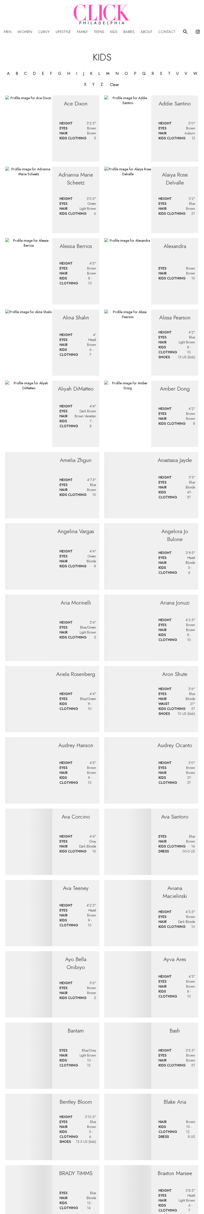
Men (7, 31)
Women (24, 31)
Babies (129, 31)
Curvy (44, 31)
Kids (113, 31)
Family (82, 31)
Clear (114, 85)
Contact (166, 31)
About (146, 31)
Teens (99, 31)
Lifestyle (63, 31)
